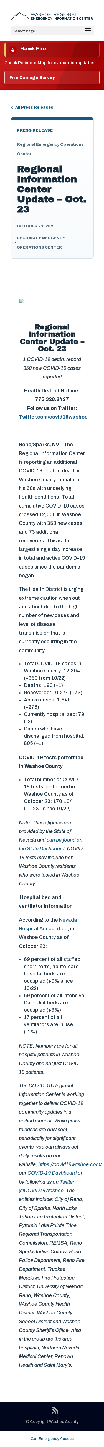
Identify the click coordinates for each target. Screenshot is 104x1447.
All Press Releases (34, 107)
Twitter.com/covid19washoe (53, 417)
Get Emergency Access (52, 1439)
